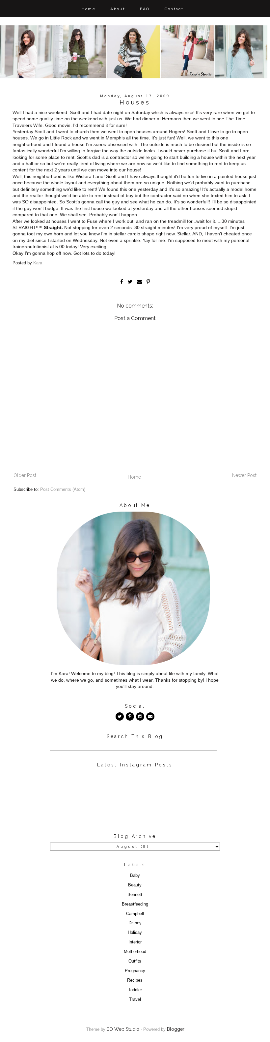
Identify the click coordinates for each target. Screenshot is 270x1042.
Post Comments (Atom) (62, 489)
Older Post (25, 475)
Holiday (135, 932)
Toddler (135, 990)
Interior (135, 942)
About (117, 9)
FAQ (144, 9)
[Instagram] (140, 716)
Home (89, 9)
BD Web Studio (123, 1029)
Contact (174, 9)
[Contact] (150, 716)
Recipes (135, 980)
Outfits (134, 961)
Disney (135, 923)
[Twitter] (120, 716)
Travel (135, 999)
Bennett (134, 894)
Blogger (175, 1029)
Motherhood (135, 951)
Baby (135, 875)
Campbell (135, 913)
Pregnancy (135, 970)
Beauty (135, 885)
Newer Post (244, 475)
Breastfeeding (135, 904)
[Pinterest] (130, 716)
